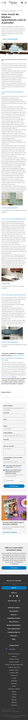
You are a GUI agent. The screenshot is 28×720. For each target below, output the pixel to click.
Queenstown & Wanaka (14, 689)
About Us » (14, 614)
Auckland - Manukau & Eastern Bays (14, 664)
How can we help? (8, 446)
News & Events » (14, 621)
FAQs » (14, 639)
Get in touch (7, 376)
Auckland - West (14, 672)
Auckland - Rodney (14, 670)
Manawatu (14, 683)
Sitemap (17, 711)
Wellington (14, 702)
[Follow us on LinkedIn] (17, 596)
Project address (7, 432)
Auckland (14, 656)
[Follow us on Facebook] (14, 596)
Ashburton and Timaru (14, 653)
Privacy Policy (17, 467)
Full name (6, 412)
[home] (13, 3)
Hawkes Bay (14, 680)
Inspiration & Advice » (14, 607)
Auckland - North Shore (14, 667)
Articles (6, 10)
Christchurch (14, 675)
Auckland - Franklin (14, 662)
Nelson (14, 686)
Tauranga (14, 694)
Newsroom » (14, 635)
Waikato (14, 697)
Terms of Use (12, 711)
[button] (22, 3)
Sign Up (14, 587)
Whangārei (14, 705)
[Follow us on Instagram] (10, 596)
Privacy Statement (5, 711)
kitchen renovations (18, 355)
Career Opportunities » (14, 628)
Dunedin (14, 678)
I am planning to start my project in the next (12, 458)
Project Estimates (12, 10)
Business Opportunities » (14, 625)
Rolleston (14, 691)
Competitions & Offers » (14, 618)
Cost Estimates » (14, 611)
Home (2, 10)
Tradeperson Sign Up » (13, 632)
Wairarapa (14, 699)
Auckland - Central (14, 659)
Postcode (6, 439)
